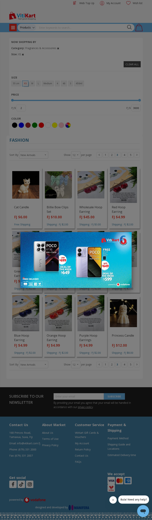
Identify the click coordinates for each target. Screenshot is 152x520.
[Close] (126, 237)
